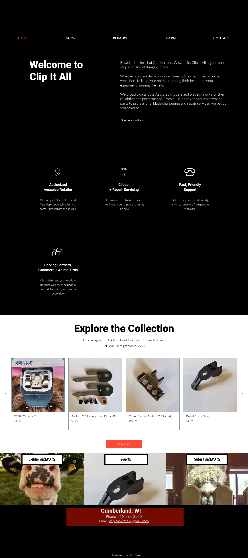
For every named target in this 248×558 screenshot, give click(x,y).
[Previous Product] (6, 394)
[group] (124, 394)
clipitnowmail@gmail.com (129, 521)
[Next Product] (242, 394)
